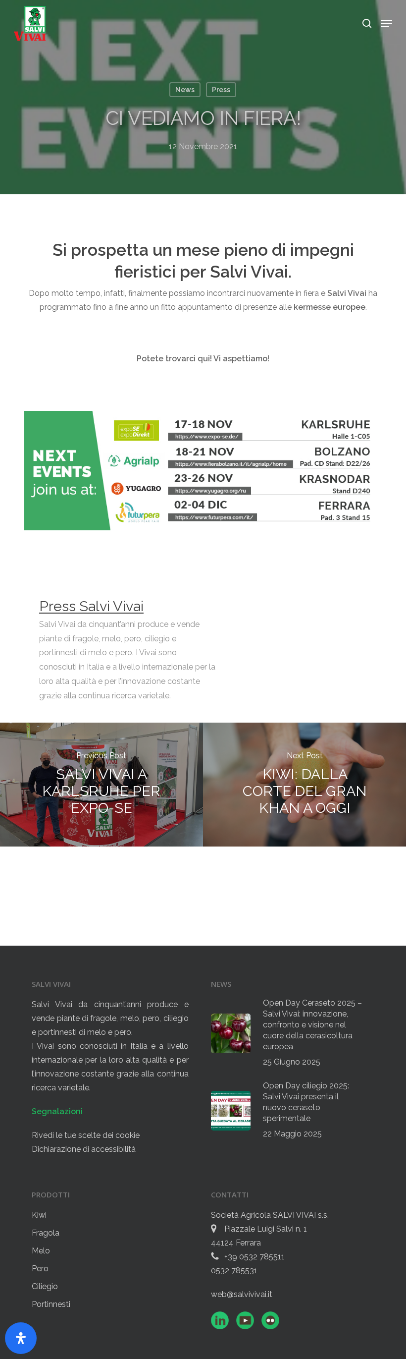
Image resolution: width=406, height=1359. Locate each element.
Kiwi (39, 1215)
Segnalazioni (57, 1111)
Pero (40, 1268)
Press (221, 90)
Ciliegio (45, 1286)
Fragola (45, 1233)
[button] (386, 23)
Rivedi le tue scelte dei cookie (86, 1135)
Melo (41, 1250)
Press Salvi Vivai (91, 606)
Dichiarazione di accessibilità (84, 1149)
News (185, 90)
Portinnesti (51, 1304)
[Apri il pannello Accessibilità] (21, 1338)
